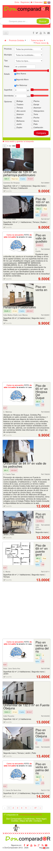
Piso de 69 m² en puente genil (42, 550)
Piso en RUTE (41, 515)
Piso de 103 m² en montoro (42, 202)
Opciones (8, 101)
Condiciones (29, 818)
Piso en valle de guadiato (41, 238)
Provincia (8, 48)
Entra (17, 2)
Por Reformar (21, 85)
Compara (41, 133)
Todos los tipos (37, 40)
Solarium (20, 114)
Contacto (38, 820)
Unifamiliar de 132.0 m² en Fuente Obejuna (26, 706)
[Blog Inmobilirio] (42, 845)
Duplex (19, 127)
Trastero (19, 104)
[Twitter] (27, 845)
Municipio (8, 54)
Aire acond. (21, 111)
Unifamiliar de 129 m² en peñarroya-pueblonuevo (20, 173)
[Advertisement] (26, 354)
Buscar (42, 21)
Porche (36, 117)
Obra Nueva (21, 73)
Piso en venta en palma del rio (42, 646)
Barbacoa (20, 121)
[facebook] (33, 33)
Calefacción (38, 127)
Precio (6, 66)
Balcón (19, 117)
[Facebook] (23, 845)
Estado (7, 74)
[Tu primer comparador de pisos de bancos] (26, 9)
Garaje (36, 104)
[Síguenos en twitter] (37, 33)
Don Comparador (14, 818)
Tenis (35, 114)
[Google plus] (38, 845)
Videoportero (38, 111)
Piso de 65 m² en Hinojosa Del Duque (42, 391)
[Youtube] (31, 845)
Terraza (19, 107)
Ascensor (37, 107)
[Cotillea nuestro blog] (45, 33)
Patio (35, 124)
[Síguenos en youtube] (41, 33)
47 (35, 807)
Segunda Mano (22, 79)
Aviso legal (41, 818)
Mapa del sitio (26, 820)
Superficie (8, 89)
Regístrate (25, 2)
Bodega (19, 101)
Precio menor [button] (41, 43)
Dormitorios (9, 95)
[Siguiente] (18, 146)
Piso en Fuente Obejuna (41, 733)
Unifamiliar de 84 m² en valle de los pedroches (24, 465)
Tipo (6, 60)
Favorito (8, 191)
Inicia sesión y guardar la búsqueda (19, 141)
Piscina (36, 101)
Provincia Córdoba (17, 40)
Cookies (14, 820)
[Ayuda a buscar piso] (48, 33)
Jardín (19, 124)
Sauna (36, 121)
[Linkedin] (35, 845)
